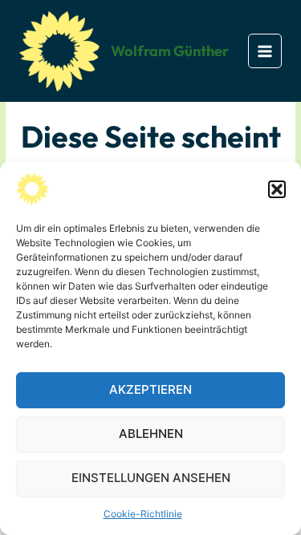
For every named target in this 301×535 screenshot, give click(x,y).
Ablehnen (151, 433)
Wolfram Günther (170, 51)
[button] (277, 189)
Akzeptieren (150, 389)
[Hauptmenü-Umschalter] (265, 51)
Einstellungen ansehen (150, 477)
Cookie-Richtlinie (143, 514)
